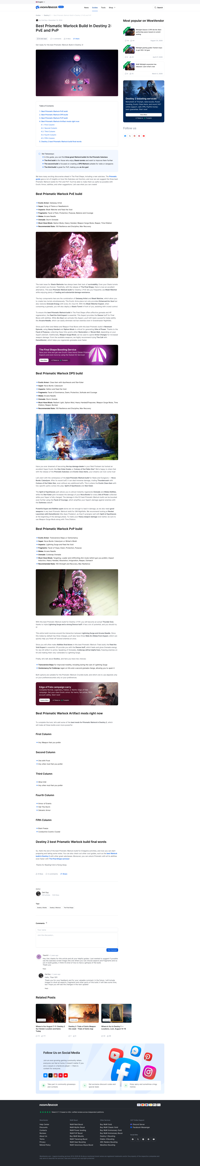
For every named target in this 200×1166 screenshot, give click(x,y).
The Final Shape (68, 907)
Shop (111, 8)
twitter (50, 1075)
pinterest (60, 1075)
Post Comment (112, 950)
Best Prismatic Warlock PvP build (54, 118)
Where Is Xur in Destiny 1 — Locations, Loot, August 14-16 (113, 1027)
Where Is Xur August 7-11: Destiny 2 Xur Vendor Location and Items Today (50, 1028)
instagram (55, 1075)
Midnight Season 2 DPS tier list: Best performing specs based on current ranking (148, 32)
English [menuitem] (40, 2)
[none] (40, 2)
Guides (95, 8)
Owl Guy (44, 20)
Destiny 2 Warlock (55, 907)
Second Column (50, 128)
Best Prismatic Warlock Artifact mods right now (60, 121)
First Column (49, 125)
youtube (66, 1075)
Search (160, 8)
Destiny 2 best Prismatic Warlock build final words (61, 141)
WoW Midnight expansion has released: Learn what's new (146, 65)
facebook (45, 1075)
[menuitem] (39, 2)
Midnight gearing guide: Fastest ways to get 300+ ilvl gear (149, 49)
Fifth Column (49, 138)
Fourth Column (50, 135)
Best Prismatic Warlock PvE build (54, 111)
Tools (103, 8)
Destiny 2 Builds (42, 907)
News (86, 8)
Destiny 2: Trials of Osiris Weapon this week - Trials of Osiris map (82, 1027)
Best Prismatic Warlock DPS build (54, 115)
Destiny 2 (47, 15)
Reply (44, 969)
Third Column (49, 131)
